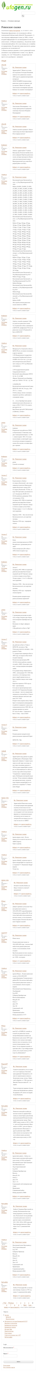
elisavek (3, 65)
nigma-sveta (5, 798)
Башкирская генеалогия (11, 1325)
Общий (3, 61)
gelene (3, 423)
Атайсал (4, 101)
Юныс (3, 901)
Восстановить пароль (9, 1367)
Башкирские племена (10, 1327)
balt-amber (4, 1106)
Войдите (15, 93)
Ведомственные (10, 1319)
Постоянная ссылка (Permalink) (4, 73)
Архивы (7, 1315)
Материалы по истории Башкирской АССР (16, 1321)
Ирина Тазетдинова (14, 30)
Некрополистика (9, 1331)
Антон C (4, 475)
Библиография (8, 1337)
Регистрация (6, 1365)
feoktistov (4, 145)
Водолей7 (4, 1064)
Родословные (8, 1333)
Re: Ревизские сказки (19, 67)
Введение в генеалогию (11, 1323)
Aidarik (3, 751)
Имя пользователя (8, 1347)
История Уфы (8, 1329)
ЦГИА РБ (8, 1317)
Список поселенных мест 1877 (13, 1335)
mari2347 (4, 933)
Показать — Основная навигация (10, 21)
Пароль (5, 1353)
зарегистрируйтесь (25, 93)
